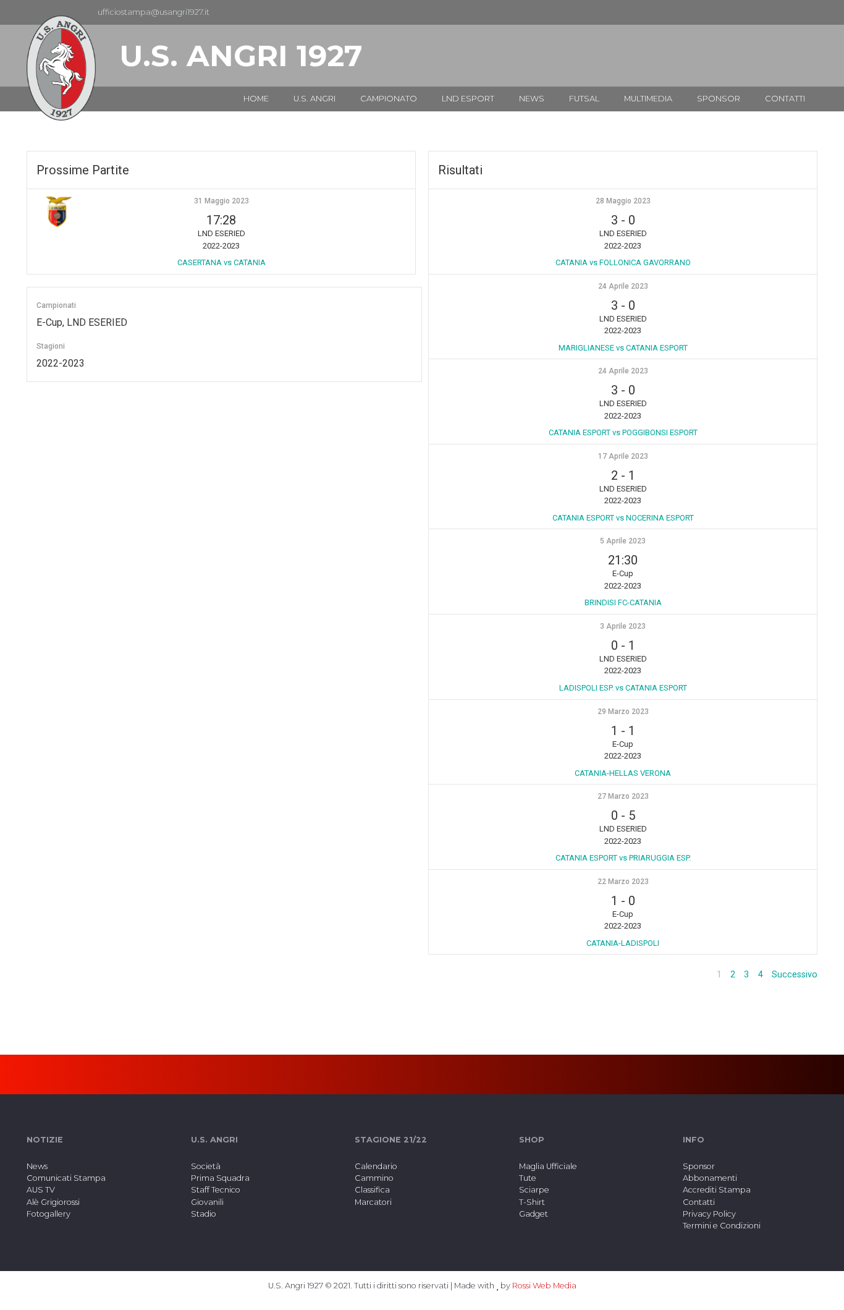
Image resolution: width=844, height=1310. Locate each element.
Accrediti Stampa (717, 1189)
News (37, 1166)
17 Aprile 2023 (623, 456)
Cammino (374, 1178)
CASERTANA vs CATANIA (221, 262)
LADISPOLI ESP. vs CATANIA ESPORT (623, 687)
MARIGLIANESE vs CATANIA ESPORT (623, 347)
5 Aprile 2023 (623, 541)
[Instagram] (807, 12)
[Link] (61, 68)
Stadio (203, 1214)
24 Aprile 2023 (623, 286)
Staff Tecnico (215, 1189)
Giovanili (207, 1202)
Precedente (684, 974)
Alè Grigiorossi (53, 1202)
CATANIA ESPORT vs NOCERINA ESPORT (623, 517)
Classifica (372, 1189)
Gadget (533, 1214)
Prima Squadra (220, 1178)
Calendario (376, 1166)
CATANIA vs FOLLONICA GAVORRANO (623, 262)
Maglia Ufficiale (548, 1166)
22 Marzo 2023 (623, 881)
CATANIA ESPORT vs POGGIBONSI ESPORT (623, 432)
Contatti (699, 1202)
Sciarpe (534, 1189)
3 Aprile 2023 (623, 626)
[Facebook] (788, 12)
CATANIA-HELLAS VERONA (623, 773)
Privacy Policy (709, 1214)
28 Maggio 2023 (623, 201)
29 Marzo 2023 (623, 711)
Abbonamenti (710, 1178)
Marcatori (373, 1202)
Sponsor (699, 1166)
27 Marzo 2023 (623, 796)
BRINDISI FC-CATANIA (623, 602)
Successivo (794, 974)
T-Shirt (532, 1202)
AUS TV (41, 1189)
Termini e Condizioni (722, 1225)
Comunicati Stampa (66, 1178)
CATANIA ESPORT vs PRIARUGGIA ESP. (623, 857)
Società (206, 1166)
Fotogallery (48, 1214)
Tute (527, 1178)
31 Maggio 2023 (221, 201)
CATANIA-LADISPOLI (622, 943)
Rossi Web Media (544, 1285)
